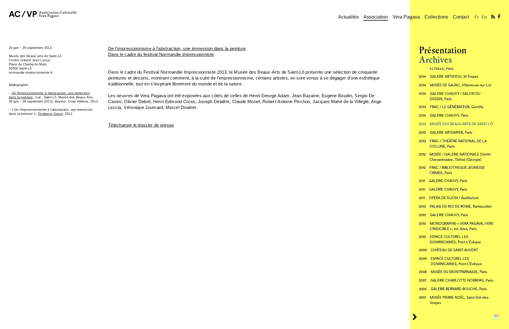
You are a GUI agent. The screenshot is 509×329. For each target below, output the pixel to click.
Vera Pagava (406, 16)
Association (375, 16)
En (484, 16)
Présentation (443, 50)
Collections (436, 16)
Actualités (348, 16)
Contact (461, 16)
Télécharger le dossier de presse (141, 125)
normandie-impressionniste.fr (31, 72)
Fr (477, 16)
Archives (435, 59)
